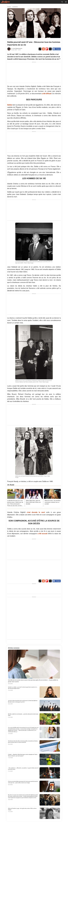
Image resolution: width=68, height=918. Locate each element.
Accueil (9, 6)
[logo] (5, 2)
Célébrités (15, 6)
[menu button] (66, 2)
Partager (58, 49)
